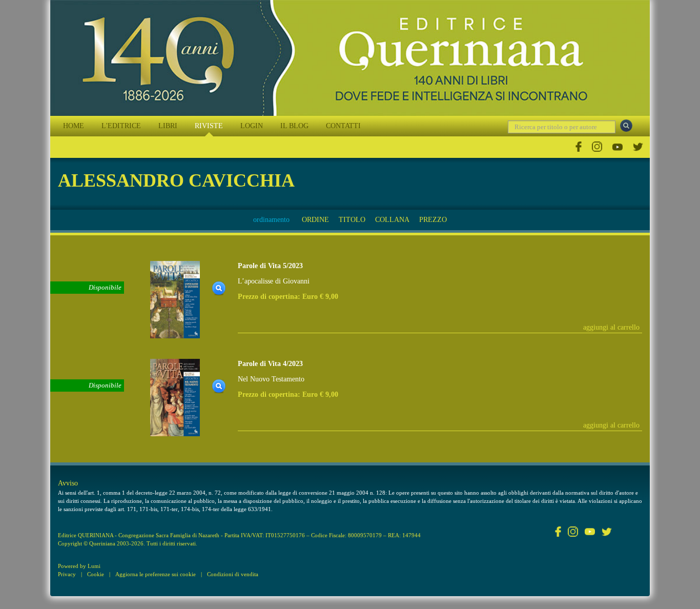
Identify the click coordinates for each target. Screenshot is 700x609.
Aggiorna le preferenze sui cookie (155, 574)
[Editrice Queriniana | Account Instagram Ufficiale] (597, 147)
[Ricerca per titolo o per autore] (626, 125)
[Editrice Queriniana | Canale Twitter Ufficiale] (638, 147)
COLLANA (392, 220)
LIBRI (167, 126)
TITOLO (352, 220)
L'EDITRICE (121, 126)
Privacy (67, 574)
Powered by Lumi (79, 566)
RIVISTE (209, 126)
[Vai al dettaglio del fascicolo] (175, 298)
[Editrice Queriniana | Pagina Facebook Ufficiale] (578, 147)
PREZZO (433, 220)
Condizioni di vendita (232, 574)
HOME (73, 126)
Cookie (95, 574)
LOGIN (251, 126)
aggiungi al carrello (611, 327)
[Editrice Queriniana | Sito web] (350, 58)
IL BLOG (294, 126)
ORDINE (315, 220)
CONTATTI (343, 126)
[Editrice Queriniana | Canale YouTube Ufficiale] (617, 147)
